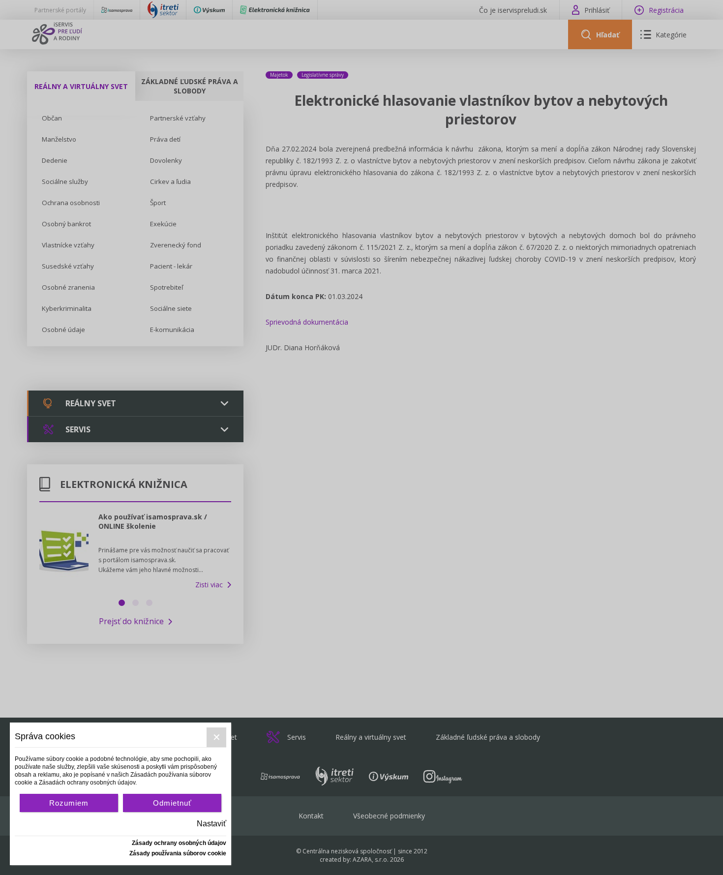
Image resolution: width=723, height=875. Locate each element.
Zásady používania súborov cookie (177, 853)
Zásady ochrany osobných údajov (179, 843)
